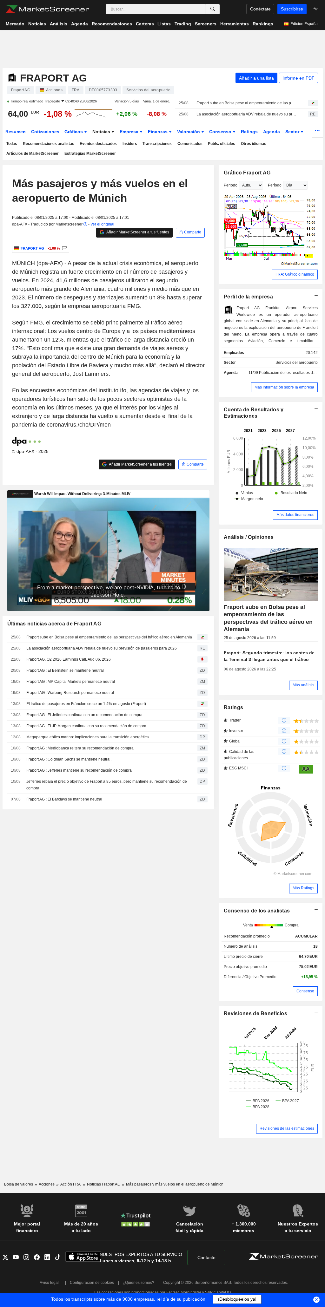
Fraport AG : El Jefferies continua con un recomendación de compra (84, 715)
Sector (293, 131)
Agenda (271, 131)
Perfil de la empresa (248, 296)
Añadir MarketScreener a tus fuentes (137, 232)
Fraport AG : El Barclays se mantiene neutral (64, 799)
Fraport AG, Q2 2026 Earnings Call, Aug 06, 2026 (68, 659)
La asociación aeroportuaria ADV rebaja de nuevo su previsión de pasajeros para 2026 (246, 114)
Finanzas (158, 131)
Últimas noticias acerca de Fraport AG (54, 623)
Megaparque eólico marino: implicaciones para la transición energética (87, 737)
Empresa (130, 131)
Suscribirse (292, 8)
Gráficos (74, 131)
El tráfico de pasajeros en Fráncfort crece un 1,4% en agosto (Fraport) (86, 704)
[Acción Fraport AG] (64, 248)
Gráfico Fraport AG (247, 172)
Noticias (101, 131)
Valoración (189, 131)
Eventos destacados (98, 143)
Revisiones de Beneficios (255, 1013)
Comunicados (189, 143)
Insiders (130, 143)
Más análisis (303, 685)
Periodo (230, 185)
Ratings (249, 131)
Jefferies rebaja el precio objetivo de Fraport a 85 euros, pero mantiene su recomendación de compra (106, 784)
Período (275, 185)
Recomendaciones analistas (48, 143)
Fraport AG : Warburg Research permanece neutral (70, 692)
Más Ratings (303, 888)
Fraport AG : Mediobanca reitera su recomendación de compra (80, 748)
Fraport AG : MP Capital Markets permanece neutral (70, 681)
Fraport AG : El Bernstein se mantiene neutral (65, 670)
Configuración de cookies (92, 1282)
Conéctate (260, 8)
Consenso (221, 131)
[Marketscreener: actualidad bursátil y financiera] (47, 9)
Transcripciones (157, 143)
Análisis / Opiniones (249, 537)
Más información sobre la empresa (284, 387)
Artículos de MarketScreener (32, 153)
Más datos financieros (295, 515)
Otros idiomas (253, 143)
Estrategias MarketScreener (90, 153)
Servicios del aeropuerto (296, 362)
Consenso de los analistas (257, 910)
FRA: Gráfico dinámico (294, 274)
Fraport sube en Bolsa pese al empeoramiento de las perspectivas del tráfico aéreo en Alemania (246, 103)
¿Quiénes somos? (138, 1282)
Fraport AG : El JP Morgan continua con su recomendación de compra (86, 726)
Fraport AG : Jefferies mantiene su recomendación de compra (79, 770)
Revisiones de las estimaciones (287, 1128)
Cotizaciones (45, 131)
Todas (11, 143)
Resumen (15, 131)
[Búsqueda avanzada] (213, 9)
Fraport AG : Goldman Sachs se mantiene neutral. (68, 759)
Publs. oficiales (221, 143)
